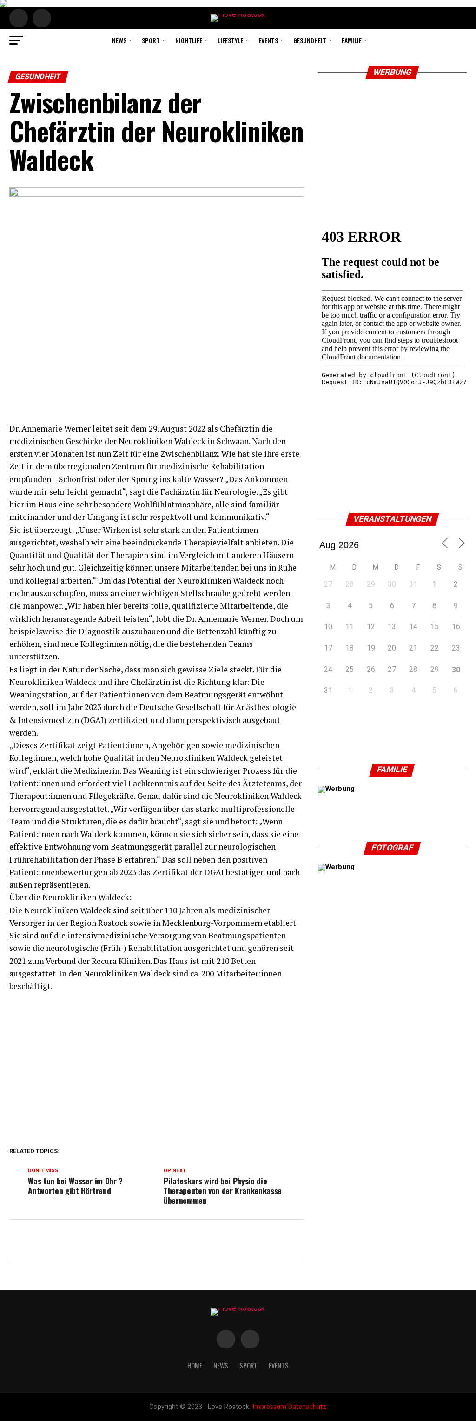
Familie (352, 40)
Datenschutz (307, 1407)
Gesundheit (309, 40)
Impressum (269, 1407)
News (119, 40)
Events (268, 40)
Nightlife (188, 40)
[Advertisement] (156, 1067)
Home (194, 1365)
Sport (151, 40)
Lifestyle (230, 40)
